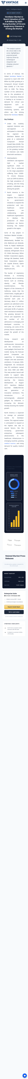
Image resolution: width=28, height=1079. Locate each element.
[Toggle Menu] (26, 3)
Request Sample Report (14, 607)
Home (7, 9)
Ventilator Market (16, 76)
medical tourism (10, 443)
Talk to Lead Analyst (14, 612)
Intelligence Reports (16, 9)
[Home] (9, 3)
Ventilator (15, 115)
